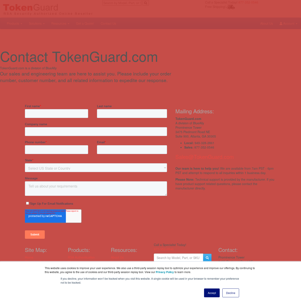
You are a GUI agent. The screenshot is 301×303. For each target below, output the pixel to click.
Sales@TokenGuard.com (204, 156)
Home (29, 257)
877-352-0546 (164, 249)
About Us (117, 257)
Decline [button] (230, 293)
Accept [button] (212, 293)
